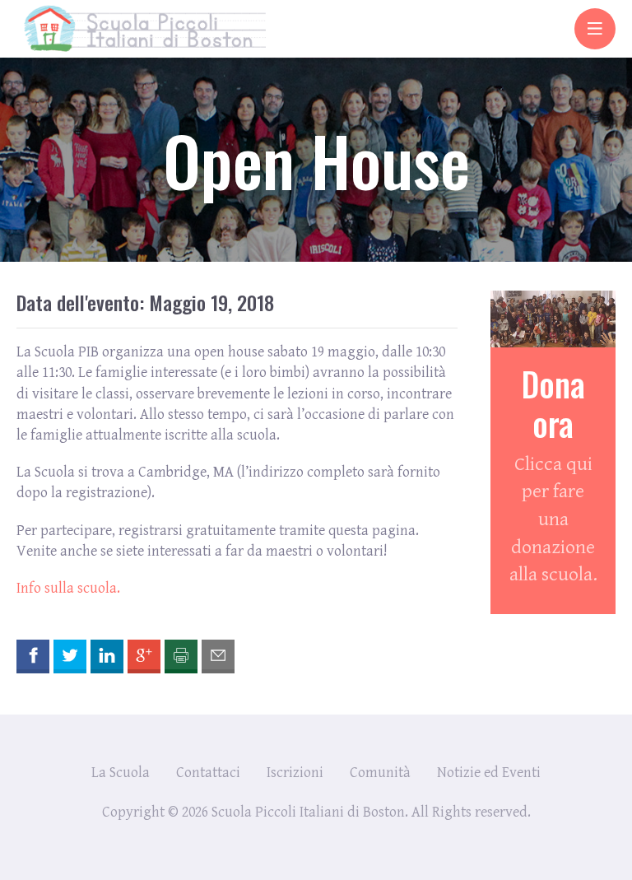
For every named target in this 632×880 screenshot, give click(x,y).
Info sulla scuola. (68, 588)
